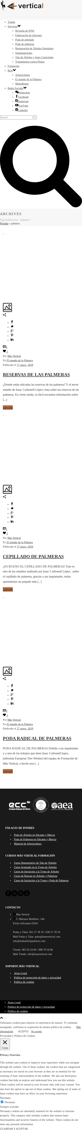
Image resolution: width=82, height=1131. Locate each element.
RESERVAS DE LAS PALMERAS (36, 374)
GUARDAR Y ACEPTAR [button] (14, 1128)
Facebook (23, 97)
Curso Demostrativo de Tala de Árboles (35, 862)
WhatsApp (24, 92)
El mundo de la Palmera (28, 79)
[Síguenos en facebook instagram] (21, 895)
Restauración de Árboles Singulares (34, 48)
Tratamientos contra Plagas (29, 61)
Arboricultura (22, 75)
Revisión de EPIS (24, 30)
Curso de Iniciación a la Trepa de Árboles (36, 871)
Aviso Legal (20, 973)
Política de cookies (24, 982)
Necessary (10, 1102)
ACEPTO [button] (23, 1031)
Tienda (11, 22)
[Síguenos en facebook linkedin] (14, 895)
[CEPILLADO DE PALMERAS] (3, 414)
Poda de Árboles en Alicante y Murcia (34, 835)
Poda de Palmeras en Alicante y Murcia (35, 839)
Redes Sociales (15, 88)
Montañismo (22, 83)
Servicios (13, 26)
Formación (13, 66)
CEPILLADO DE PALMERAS (33, 556)
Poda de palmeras (24, 44)
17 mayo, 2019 (25, 365)
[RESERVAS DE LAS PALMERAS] (3, 232)
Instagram (23, 101)
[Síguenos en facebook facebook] (8, 895)
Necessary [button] (5, 1097)
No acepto (36, 1031)
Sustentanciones (23, 53)
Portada (4, 223)
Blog (10, 70)
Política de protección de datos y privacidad (37, 977)
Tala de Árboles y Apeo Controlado (34, 57)
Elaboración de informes (28, 35)
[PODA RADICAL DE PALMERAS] (3, 596)
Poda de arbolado (24, 39)
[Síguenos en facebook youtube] (27, 895)
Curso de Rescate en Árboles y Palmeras (35, 876)
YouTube (23, 105)
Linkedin (23, 110)
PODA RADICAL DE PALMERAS (37, 738)
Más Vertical (14, 356)
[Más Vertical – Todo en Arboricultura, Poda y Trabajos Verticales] (41, 5)
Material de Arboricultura (27, 843)
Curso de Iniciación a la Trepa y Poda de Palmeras (41, 880)
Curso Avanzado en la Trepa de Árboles (35, 867)
